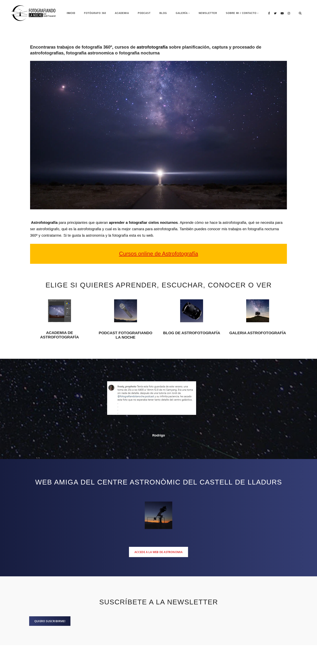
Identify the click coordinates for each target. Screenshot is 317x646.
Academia (122, 13)
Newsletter (208, 13)
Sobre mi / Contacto (241, 13)
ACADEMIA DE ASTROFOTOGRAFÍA (59, 335)
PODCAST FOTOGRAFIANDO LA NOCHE (125, 335)
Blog (163, 13)
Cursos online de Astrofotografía (158, 254)
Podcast (144, 13)
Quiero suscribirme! (49, 605)
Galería (182, 13)
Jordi (158, 419)
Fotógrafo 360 (95, 13)
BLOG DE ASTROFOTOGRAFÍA (191, 333)
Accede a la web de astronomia (158, 536)
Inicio (71, 13)
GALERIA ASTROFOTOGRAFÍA (257, 333)
